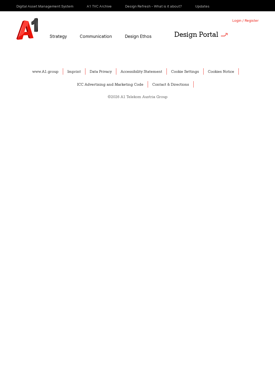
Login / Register (245, 21)
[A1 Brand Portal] (27, 29)
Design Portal (196, 34)
